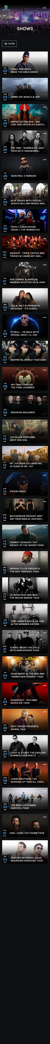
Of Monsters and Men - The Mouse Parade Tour (24, 596)
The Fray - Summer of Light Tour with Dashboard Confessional (27, 149)
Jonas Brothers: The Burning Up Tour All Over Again (27, 780)
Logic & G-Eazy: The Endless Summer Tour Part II (28, 754)
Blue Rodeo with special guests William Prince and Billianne (27, 202)
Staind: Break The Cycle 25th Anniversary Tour (25, 649)
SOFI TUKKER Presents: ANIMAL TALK (25, 728)
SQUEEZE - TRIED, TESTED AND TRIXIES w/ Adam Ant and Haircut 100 (27, 254)
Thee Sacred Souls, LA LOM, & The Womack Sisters (27, 623)
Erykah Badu (18, 491)
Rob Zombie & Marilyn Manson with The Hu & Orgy (27, 281)
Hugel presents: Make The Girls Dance (24, 71)
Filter (11, 43)
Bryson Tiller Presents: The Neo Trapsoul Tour (25, 570)
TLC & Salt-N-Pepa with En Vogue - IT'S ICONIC (25, 307)
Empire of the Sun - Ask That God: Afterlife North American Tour (27, 123)
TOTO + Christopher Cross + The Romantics (25, 228)
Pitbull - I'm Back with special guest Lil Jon (25, 333)
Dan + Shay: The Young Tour (27, 833)
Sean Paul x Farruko (23, 175)
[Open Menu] (44, 8)
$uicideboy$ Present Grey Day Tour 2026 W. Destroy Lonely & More (26, 517)
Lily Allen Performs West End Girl (22, 439)
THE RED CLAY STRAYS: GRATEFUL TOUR (23, 807)
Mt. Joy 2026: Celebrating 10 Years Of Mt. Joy (26, 465)
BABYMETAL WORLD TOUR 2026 (28, 359)
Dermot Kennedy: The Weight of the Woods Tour (27, 544)
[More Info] (45, 55)
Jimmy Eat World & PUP (25, 97)
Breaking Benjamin (23, 412)
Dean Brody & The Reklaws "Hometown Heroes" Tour (28, 675)
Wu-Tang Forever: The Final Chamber (22, 386)
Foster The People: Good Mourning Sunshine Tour (27, 859)
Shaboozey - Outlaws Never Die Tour (24, 701)
